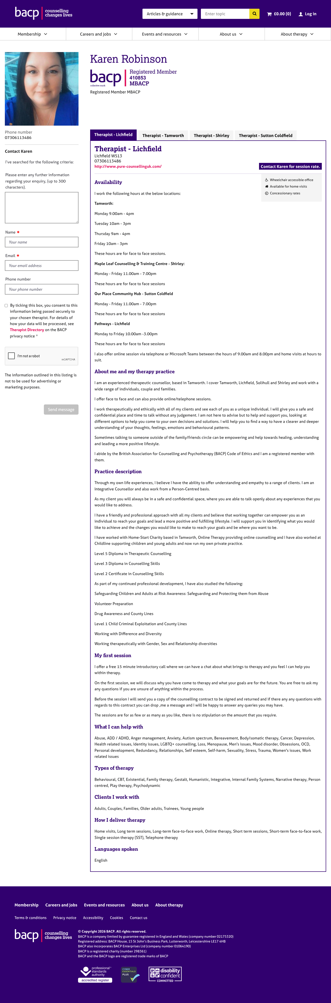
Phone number (18, 279)
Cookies (116, 917)
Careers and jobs (95, 34)
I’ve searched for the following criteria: (39, 162)
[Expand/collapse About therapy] (312, 34)
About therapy (294, 34)
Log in (310, 13)
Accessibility (93, 917)
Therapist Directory (27, 329)
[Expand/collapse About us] (241, 34)
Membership (29, 34)
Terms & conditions (31, 917)
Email (10, 255)
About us (228, 34)
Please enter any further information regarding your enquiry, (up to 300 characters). (37, 181)
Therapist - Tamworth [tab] (163, 135)
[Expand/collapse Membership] (45, 34)
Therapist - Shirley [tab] (211, 135)
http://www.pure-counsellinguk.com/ (128, 166)
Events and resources (161, 34)
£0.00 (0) (282, 13)
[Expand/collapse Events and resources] (186, 34)
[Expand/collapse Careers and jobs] (115, 34)
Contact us (138, 917)
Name (10, 232)
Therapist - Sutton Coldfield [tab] (265, 135)
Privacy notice (64, 917)
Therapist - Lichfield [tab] (113, 134)
